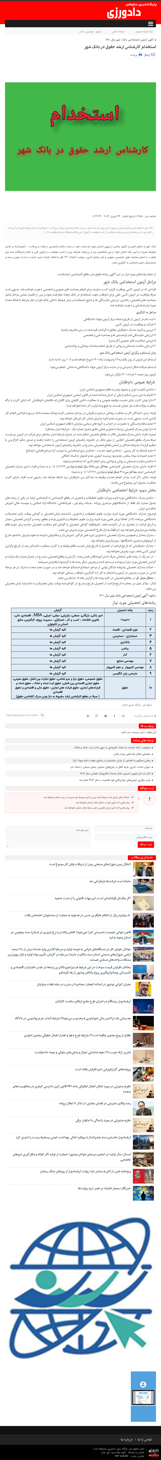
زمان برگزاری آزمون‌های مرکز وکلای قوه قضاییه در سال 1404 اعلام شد (115, 780)
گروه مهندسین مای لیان (113, 1452)
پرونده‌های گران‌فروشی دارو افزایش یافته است (103, 1069)
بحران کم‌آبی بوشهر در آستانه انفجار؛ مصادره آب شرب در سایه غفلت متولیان (84, 984)
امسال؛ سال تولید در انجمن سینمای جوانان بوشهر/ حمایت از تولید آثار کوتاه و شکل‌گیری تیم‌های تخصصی (72, 1157)
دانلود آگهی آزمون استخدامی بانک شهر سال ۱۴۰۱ (127, 595)
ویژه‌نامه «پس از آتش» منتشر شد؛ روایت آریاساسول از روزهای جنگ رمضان (85, 1171)
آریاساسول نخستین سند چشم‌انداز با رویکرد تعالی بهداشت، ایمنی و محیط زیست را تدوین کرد (73, 1137)
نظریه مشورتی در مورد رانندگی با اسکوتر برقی (103, 1120)
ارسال (147, 55)
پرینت (134, 54)
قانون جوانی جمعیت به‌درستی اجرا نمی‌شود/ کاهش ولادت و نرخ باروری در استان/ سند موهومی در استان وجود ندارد (70, 935)
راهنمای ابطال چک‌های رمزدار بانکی (132, 754)
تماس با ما (145, 1440)
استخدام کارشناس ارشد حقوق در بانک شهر (120, 47)
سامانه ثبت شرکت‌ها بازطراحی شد (110, 881)
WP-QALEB (122, 1456)
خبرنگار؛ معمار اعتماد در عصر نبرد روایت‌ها (104, 1188)
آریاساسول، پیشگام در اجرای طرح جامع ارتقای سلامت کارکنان (93, 1001)
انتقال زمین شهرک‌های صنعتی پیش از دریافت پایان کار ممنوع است (90, 864)
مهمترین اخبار (86, 32)
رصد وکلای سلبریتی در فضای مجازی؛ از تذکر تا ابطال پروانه (95, 1103)
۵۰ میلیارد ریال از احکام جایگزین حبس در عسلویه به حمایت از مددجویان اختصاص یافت (78, 915)
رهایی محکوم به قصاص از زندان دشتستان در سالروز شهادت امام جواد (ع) (112, 761)
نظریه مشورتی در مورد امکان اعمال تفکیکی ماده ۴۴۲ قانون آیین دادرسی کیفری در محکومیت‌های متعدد (72, 1089)
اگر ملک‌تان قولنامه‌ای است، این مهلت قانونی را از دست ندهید (93, 898)
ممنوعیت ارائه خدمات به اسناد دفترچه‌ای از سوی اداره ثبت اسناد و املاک (112, 748)
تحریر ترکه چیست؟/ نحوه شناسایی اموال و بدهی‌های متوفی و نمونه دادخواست (83, 1052)
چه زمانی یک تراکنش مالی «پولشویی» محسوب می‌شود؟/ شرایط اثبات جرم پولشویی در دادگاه (73, 1018)
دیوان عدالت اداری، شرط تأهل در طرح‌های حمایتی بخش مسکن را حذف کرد (110, 767)
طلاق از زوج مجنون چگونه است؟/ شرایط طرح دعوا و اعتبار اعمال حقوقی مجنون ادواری (77, 1035)
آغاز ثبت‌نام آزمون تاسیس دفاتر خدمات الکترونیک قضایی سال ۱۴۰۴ (115, 774)
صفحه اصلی (118, 32)
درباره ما (127, 1440)
